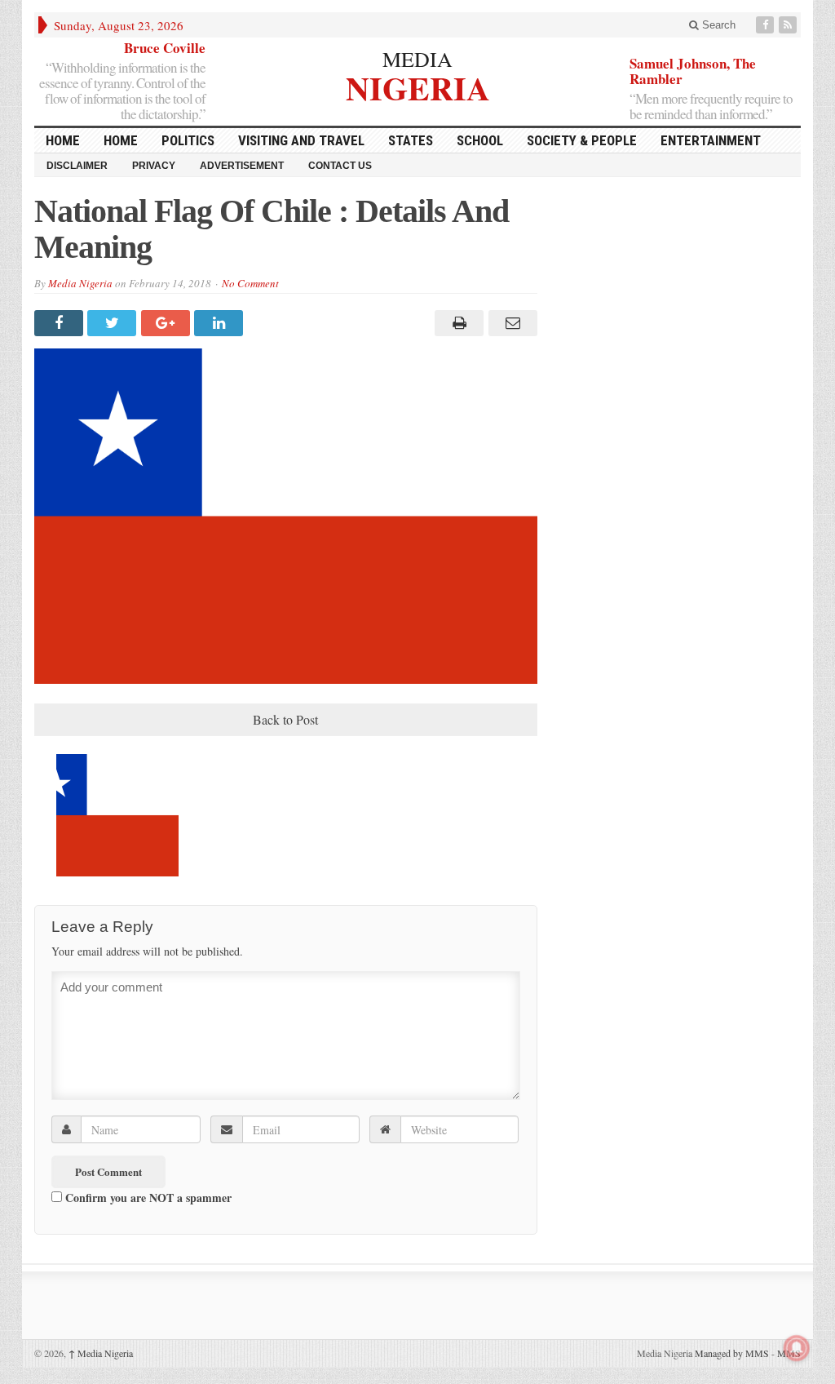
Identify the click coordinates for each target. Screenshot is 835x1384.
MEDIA (417, 59)
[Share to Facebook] (60, 323)
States (410, 140)
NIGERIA (418, 86)
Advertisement (242, 165)
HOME (63, 140)
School (480, 140)
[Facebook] (766, 25)
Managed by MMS (732, 1353)
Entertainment (710, 140)
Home (121, 140)
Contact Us (340, 165)
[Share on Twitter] (113, 323)
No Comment (250, 283)
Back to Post (285, 719)
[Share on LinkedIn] (220, 323)
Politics (187, 140)
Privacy (153, 165)
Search (717, 25)
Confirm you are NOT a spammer (147, 1197)
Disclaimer (77, 165)
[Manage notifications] (797, 1348)
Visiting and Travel (301, 140)
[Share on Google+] (167, 323)
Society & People (582, 140)
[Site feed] (789, 25)
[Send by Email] (510, 323)
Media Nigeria (80, 283)
